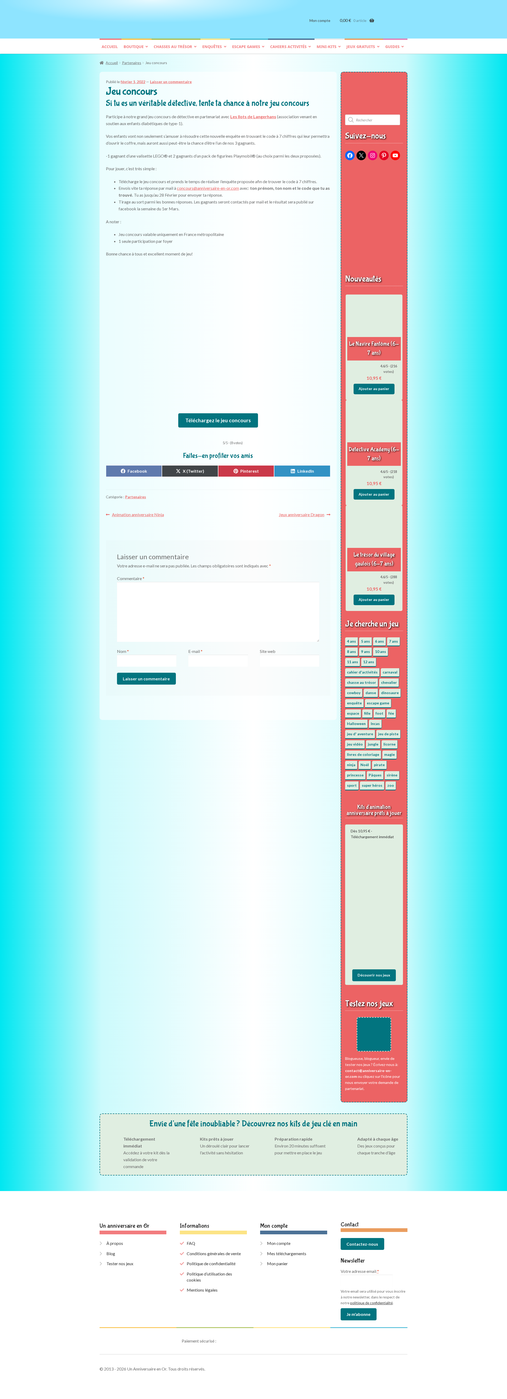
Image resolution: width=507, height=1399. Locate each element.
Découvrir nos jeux (374, 975)
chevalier (389, 682)
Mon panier (277, 1263)
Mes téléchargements (286, 1253)
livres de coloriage (363, 754)
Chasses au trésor (173, 46)
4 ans (351, 641)
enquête (354, 703)
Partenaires (131, 62)
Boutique (134, 46)
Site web (267, 651)
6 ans (379, 641)
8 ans (351, 651)
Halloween (356, 723)
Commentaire (130, 578)
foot (379, 713)
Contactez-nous (362, 1243)
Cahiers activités (288, 46)
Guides (392, 46)
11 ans (352, 662)
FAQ (191, 1243)
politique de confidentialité (371, 1303)
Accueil (110, 46)
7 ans (393, 641)
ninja (351, 764)
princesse (355, 775)
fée (391, 713)
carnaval (390, 672)
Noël (364, 764)
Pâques (375, 775)
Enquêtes (212, 46)
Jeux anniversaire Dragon (301, 515)
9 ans (365, 651)
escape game (378, 703)
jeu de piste (388, 734)
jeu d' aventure (360, 734)
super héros (372, 785)
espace (353, 713)
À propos (114, 1243)
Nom (123, 651)
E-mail (195, 651)
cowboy (353, 692)
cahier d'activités (362, 672)
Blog (110, 1253)
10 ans (380, 651)
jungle (373, 744)
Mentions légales (202, 1289)
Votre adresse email (360, 1271)
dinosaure (390, 692)
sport (352, 785)
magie (389, 754)
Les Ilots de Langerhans (253, 116)
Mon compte (319, 20)
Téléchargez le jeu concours (218, 420)
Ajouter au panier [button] (374, 388)
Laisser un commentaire (171, 81)
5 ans (365, 641)
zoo (390, 785)
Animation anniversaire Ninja (138, 515)
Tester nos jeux (119, 1263)
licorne (389, 744)
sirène (392, 775)
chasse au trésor (361, 682)
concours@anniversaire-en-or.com (208, 188)
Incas (375, 723)
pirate (379, 764)
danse (370, 692)
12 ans (368, 662)
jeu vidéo (355, 744)
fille (367, 713)
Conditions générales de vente (214, 1253)
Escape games (246, 46)
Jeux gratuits (360, 46)
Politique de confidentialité (211, 1263)
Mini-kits (326, 46)
